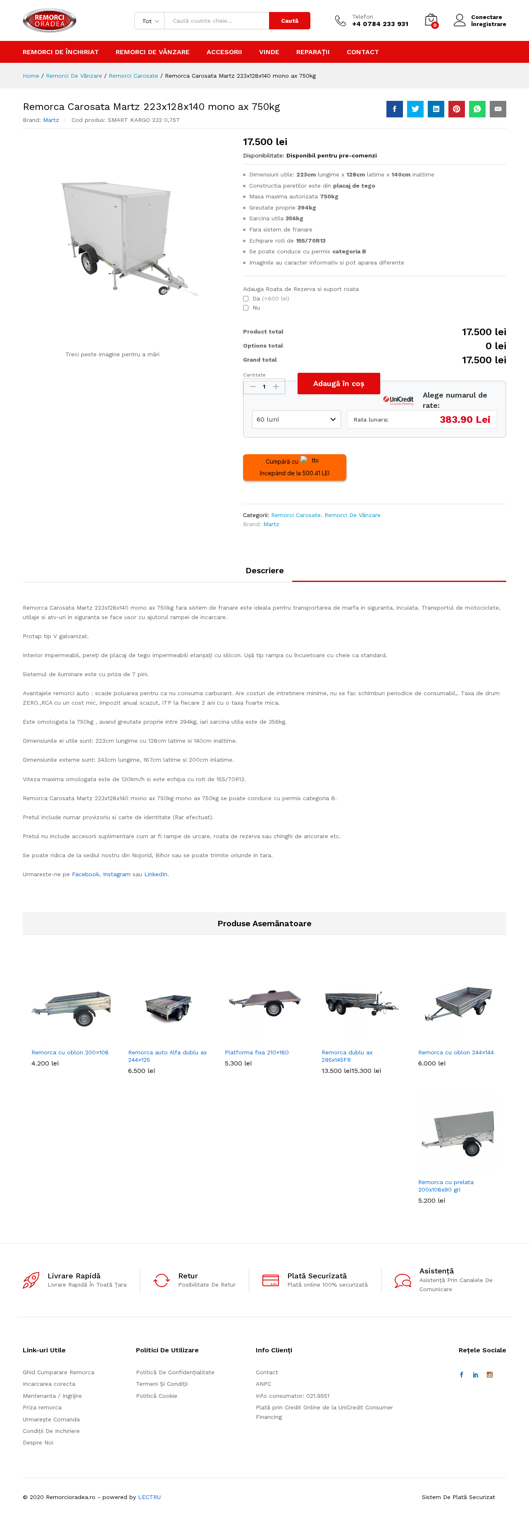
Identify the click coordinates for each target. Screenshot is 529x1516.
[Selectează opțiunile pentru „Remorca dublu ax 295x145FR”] (352, 1039)
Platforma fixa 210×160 (257, 1052)
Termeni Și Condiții (162, 1383)
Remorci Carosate (296, 515)
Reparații (313, 52)
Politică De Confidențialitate (175, 1372)
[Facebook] (462, 1375)
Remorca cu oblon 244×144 (456, 1052)
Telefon (362, 16)
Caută (289, 20)
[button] (62, 1039)
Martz (51, 120)
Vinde (269, 52)
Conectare (486, 17)
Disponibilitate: (263, 155)
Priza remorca (42, 1407)
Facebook (85, 874)
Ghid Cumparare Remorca (58, 1372)
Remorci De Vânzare (352, 515)
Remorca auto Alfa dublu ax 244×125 (167, 1056)
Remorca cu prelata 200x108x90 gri (446, 1186)
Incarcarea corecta (49, 1383)
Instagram (117, 874)
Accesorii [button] (224, 52)
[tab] (264, 574)
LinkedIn (155, 874)
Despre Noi (38, 1442)
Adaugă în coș (339, 383)
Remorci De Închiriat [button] (61, 52)
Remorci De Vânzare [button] (153, 52)
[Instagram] (490, 1375)
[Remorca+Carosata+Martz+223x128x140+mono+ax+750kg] (415, 109)
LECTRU (149, 1497)
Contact (363, 52)
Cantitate (254, 374)
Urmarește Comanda (51, 1419)
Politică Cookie (156, 1395)
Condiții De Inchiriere (51, 1431)
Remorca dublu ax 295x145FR (347, 1056)
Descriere (264, 570)
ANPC (263, 1383)
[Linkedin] (476, 1375)
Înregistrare (488, 24)
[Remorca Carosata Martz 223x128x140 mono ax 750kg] (394, 109)
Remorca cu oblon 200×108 (70, 1052)
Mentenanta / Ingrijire (52, 1395)
